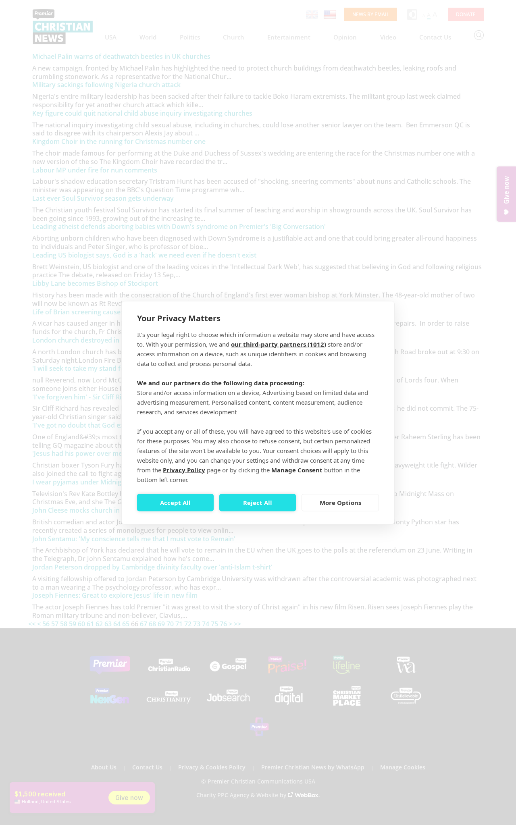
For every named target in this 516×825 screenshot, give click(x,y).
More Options (340, 503)
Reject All (257, 503)
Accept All (175, 503)
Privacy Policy (184, 469)
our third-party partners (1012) (278, 344)
